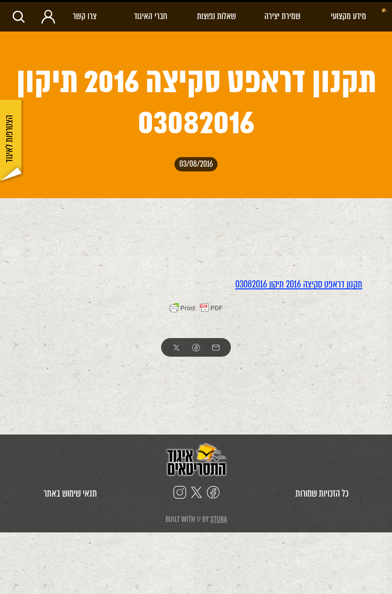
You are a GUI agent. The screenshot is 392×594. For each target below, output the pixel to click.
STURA (218, 519)
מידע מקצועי (348, 16)
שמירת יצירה (282, 16)
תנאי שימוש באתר (70, 493)
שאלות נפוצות (216, 16)
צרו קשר (85, 16)
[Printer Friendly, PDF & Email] (196, 308)
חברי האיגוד (150, 16)
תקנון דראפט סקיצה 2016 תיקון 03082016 (298, 284)
